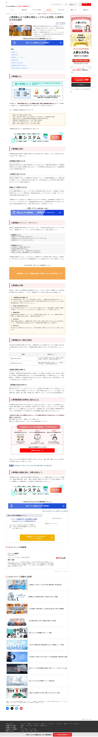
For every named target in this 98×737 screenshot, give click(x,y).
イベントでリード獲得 (32, 729)
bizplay (31, 730)
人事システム (21, 13)
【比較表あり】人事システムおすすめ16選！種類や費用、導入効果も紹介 (33, 465)
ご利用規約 (29, 723)
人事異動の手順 (14, 60)
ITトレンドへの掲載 (24, 729)
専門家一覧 (36, 725)
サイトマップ (71, 723)
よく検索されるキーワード (43, 725)
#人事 (11, 23)
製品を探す (24, 10)
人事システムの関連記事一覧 (30, 13)
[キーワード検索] (66, 4)
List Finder (22, 730)
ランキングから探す (36, 10)
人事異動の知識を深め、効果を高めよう (20, 68)
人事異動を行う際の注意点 (17, 62)
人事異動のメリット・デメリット (18, 57)
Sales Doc (36, 730)
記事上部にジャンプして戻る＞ (61, 571)
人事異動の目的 (14, 54)
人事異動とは (14, 52)
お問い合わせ (77, 723)
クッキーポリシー (59, 723)
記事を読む (49, 10)
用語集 (22, 727)
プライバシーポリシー (51, 723)
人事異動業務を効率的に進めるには (19, 65)
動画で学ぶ (85, 10)
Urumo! (27, 730)
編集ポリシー (44, 723)
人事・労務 (15, 13)
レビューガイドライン (36, 723)
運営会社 (65, 723)
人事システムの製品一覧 (60, 23)
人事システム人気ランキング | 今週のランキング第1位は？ (55, 511)
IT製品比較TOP (8, 13)
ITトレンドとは (23, 723)
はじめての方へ (61, 10)
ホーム (12, 10)
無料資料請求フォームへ (86, 4)
